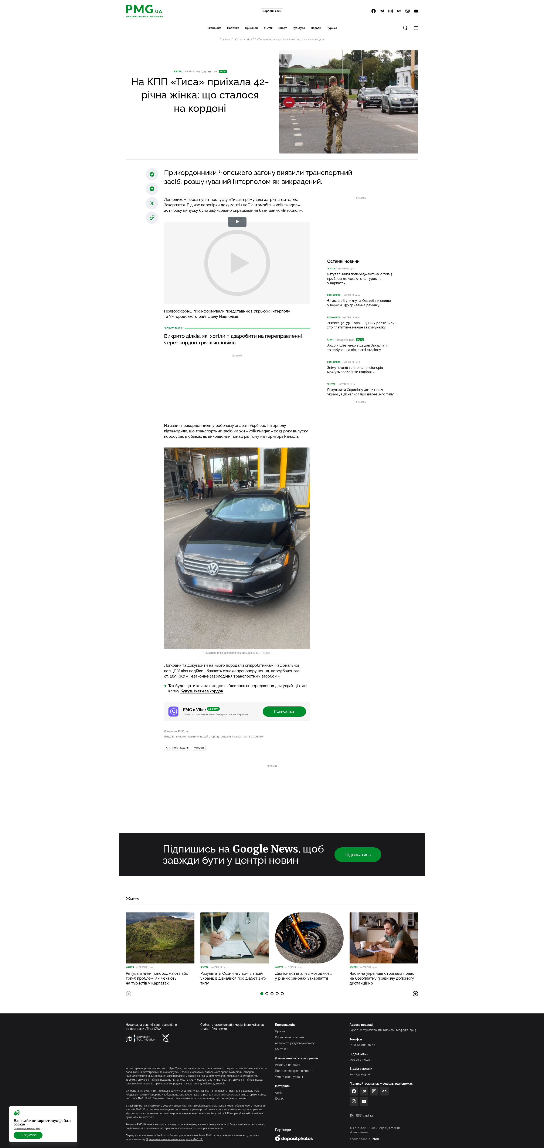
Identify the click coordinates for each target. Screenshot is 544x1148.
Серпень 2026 (271, 11)
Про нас (281, 1031)
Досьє (279, 1098)
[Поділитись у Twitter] (152, 203)
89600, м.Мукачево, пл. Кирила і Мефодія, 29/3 (383, 1030)
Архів (279, 1092)
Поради (316, 28)
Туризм (332, 28)
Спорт (282, 28)
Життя (268, 28)
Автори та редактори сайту (295, 1043)
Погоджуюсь (28, 1135)
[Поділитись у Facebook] (152, 174)
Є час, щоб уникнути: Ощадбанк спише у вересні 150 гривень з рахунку (359, 303)
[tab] (261, 993)
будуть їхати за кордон (201, 691)
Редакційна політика (289, 1037)
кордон (199, 747)
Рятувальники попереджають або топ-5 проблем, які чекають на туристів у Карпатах (359, 278)
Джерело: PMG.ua (176, 731)
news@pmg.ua (360, 1059)
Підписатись (284, 711)
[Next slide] (415, 993)
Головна (225, 39)
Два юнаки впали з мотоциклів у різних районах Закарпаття (303, 975)
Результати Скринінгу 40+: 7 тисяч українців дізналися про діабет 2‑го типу (360, 392)
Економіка (214, 28)
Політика (233, 28)
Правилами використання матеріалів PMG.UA (174, 1139)
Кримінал (251, 28)
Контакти (281, 1049)
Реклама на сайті (287, 1065)
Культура (299, 28)
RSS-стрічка (364, 1115)
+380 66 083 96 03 (362, 1045)
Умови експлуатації (289, 1076)
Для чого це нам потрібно (27, 1128)
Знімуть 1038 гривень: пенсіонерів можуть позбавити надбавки (355, 370)
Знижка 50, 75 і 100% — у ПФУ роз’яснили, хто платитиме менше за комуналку (361, 325)
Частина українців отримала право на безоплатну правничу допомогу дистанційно (382, 978)
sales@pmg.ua (360, 1074)
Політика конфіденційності (293, 1071)
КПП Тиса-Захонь (177, 747)
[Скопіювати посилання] (152, 218)
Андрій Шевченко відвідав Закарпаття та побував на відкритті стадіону (358, 347)
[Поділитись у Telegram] (152, 189)
